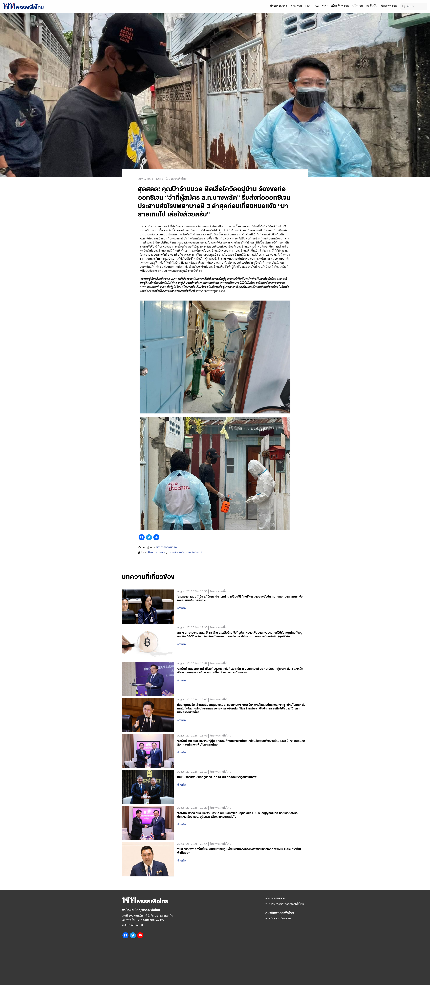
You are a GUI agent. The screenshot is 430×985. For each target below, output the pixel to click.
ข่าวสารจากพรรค (166, 547)
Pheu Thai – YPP (316, 6)
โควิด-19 (197, 552)
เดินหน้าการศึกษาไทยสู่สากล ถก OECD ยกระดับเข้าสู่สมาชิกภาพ (216, 777)
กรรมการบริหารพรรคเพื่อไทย (286, 904)
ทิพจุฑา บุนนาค (157, 552)
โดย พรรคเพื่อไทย (176, 179)
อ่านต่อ (181, 608)
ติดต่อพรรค (389, 6)
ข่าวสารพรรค (279, 6)
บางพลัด (172, 552)
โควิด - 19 (185, 552)
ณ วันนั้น (371, 6)
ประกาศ (296, 6)
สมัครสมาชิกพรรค (280, 918)
